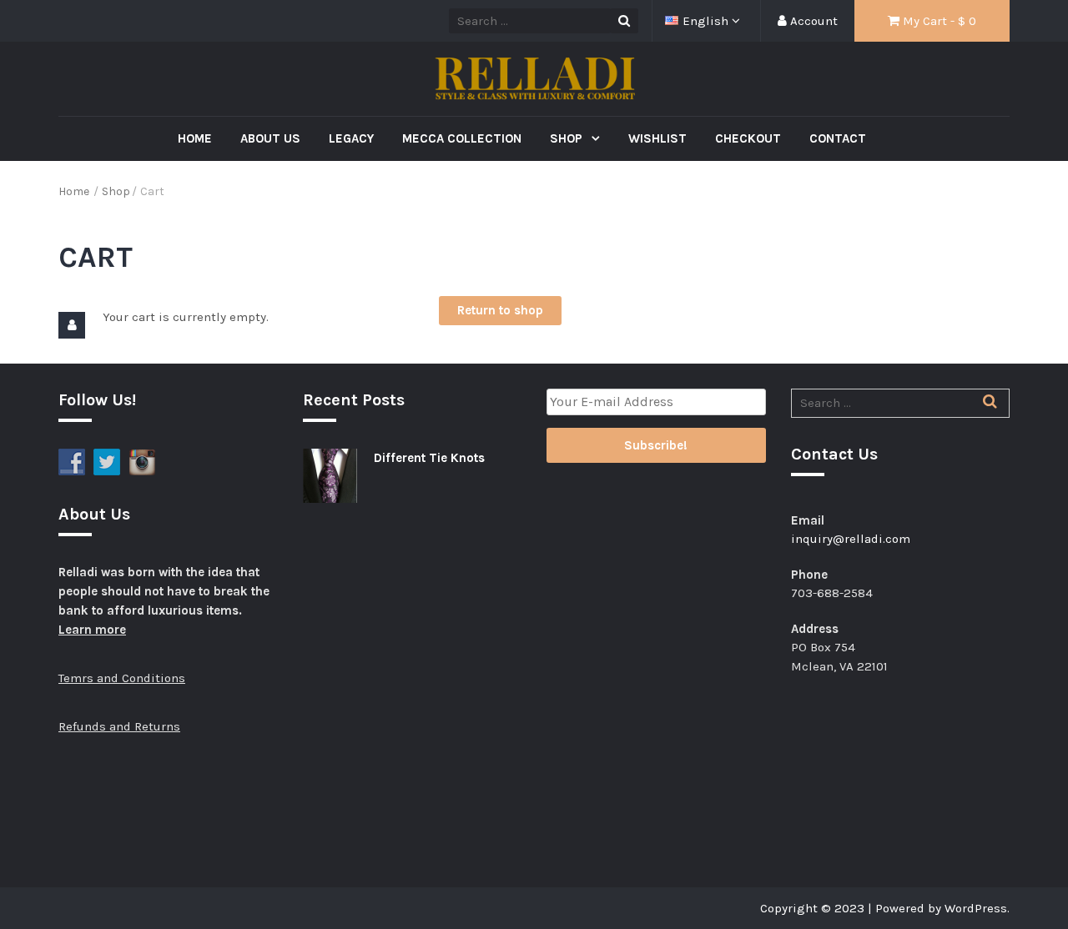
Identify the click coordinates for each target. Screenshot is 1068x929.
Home (195, 138)
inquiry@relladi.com (850, 538)
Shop (568, 138)
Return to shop (500, 310)
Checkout (748, 138)
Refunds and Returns (119, 726)
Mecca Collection (461, 138)
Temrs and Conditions (121, 677)
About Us (270, 138)
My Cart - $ (937, 20)
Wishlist (657, 138)
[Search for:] (900, 402)
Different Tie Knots (429, 457)
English (707, 20)
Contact (837, 138)
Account (812, 20)
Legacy (351, 138)
